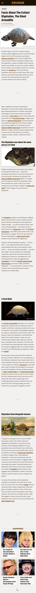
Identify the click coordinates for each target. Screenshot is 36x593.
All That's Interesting (10, 323)
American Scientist (7, 58)
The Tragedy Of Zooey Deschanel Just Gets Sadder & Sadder (9, 553)
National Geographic (14, 121)
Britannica (12, 70)
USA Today (13, 116)
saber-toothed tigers (10, 372)
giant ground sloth (23, 236)
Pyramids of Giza (18, 118)
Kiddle (6, 351)
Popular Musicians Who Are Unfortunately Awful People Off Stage (9, 580)
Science (4, 8)
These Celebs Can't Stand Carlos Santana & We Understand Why (26, 580)
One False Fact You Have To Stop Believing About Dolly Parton (26, 553)
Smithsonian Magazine (25, 453)
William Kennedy (7, 23)
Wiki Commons (30, 318)
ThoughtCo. (7, 217)
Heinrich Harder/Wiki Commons (26, 434)
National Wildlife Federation (10, 128)
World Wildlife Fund (7, 501)
